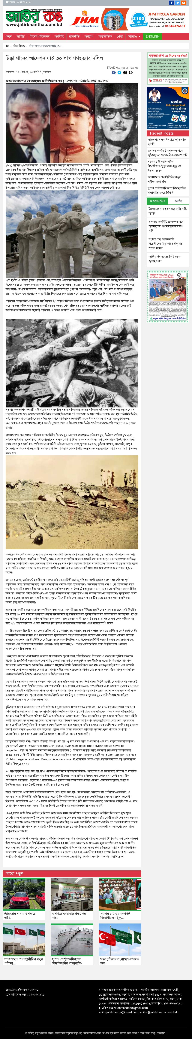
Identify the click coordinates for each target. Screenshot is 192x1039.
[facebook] (114, 72)
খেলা (120, 37)
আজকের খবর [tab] (157, 201)
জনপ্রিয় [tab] (178, 201)
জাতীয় (21, 37)
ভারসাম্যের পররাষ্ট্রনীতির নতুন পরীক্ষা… (23, 961)
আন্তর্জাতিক (105, 37)
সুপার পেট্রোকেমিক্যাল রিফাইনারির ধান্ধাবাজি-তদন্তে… (67, 963)
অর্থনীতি (59, 37)
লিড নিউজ (19, 46)
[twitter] (119, 72)
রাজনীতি (74, 37)
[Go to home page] (34, 17)
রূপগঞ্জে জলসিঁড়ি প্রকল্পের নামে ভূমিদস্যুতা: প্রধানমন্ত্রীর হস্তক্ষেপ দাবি (166, 226)
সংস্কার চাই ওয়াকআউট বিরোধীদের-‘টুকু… (115, 916)
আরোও (133, 37)
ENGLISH (152, 37)
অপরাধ (89, 37)
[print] (131, 72)
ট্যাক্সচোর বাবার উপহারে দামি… (20, 916)
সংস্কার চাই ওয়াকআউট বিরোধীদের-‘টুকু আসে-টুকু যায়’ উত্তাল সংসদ (165, 166)
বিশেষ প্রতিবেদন (40, 37)
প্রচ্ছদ (8, 37)
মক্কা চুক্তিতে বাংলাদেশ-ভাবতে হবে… (119, 961)
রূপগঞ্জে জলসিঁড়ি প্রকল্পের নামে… (69, 916)
